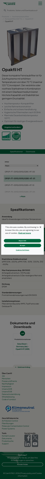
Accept (22, 245)
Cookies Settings (22, 250)
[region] (22, 239)
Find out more (24, 233)
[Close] (40, 227)
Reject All (22, 241)
